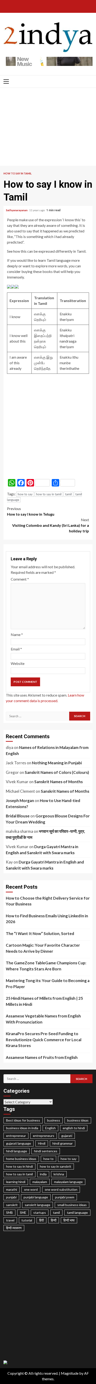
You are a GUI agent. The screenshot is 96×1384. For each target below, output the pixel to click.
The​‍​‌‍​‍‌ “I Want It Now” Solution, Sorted (40, 933)
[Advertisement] (48, 128)
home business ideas (21, 1159)
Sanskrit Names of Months (58, 781)
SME (23, 1212)
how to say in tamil (49, 494)
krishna (59, 1174)
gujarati (66, 1136)
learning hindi (15, 1182)
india (43, 1174)
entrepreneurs (43, 1136)
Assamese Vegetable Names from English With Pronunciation (43, 1018)
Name (17, 634)
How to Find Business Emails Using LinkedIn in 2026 (47, 918)
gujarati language (18, 1143)
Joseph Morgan (20, 800)
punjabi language (36, 1197)
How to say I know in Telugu (30, 511)
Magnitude (70, 1373)
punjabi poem (64, 1197)
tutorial (26, 1220)
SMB (9, 1212)
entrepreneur (16, 1136)
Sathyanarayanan (17, 210)
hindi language (16, 1151)
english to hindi (74, 1128)
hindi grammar (62, 1143)
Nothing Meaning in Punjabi (57, 762)
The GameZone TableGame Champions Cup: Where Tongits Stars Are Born (46, 965)
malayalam (39, 1182)
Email (16, 649)
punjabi (11, 1197)
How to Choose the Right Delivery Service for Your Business (48, 901)
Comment (20, 579)
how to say (25, 494)
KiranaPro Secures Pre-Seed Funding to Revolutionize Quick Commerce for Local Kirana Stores (43, 1039)
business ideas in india (22, 1128)
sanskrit (12, 1205)
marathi (11, 1189)
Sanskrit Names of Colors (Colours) (57, 772)
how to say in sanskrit (55, 1166)
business (53, 1120)
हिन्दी (53, 1220)
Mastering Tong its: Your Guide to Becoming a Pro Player (47, 983)
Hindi (41, 1143)
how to (48, 1159)
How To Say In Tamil (17, 173)
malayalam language (68, 1182)
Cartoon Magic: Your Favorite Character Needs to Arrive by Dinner (43, 948)
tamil (68, 494)
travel (10, 1220)
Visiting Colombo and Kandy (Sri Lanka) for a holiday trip (50, 525)
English (50, 1128)
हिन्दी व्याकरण (14, 1228)
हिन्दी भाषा (69, 1220)
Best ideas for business (23, 1120)
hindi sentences (45, 1151)
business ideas (78, 1120)
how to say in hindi (19, 1166)
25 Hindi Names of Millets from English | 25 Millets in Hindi (44, 1001)
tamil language (77, 1212)
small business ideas (72, 1205)
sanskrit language (37, 1205)
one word (31, 1189)
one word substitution (61, 1189)
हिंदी (41, 1220)
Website (17, 663)
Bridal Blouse (18, 815)
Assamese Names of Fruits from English (42, 1057)
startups (39, 1212)
